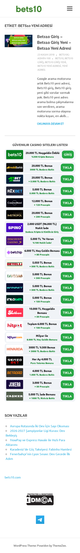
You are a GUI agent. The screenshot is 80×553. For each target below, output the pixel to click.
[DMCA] (40, 504)
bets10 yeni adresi (49, 65)
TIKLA (67, 167)
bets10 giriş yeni (55, 62)
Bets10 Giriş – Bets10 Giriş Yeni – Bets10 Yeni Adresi (54, 42)
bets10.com (13, 477)
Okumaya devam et (50, 123)
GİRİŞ (68, 154)
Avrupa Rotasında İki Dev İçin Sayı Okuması (39, 426)
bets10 (59, 58)
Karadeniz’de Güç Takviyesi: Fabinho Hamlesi (41, 449)
